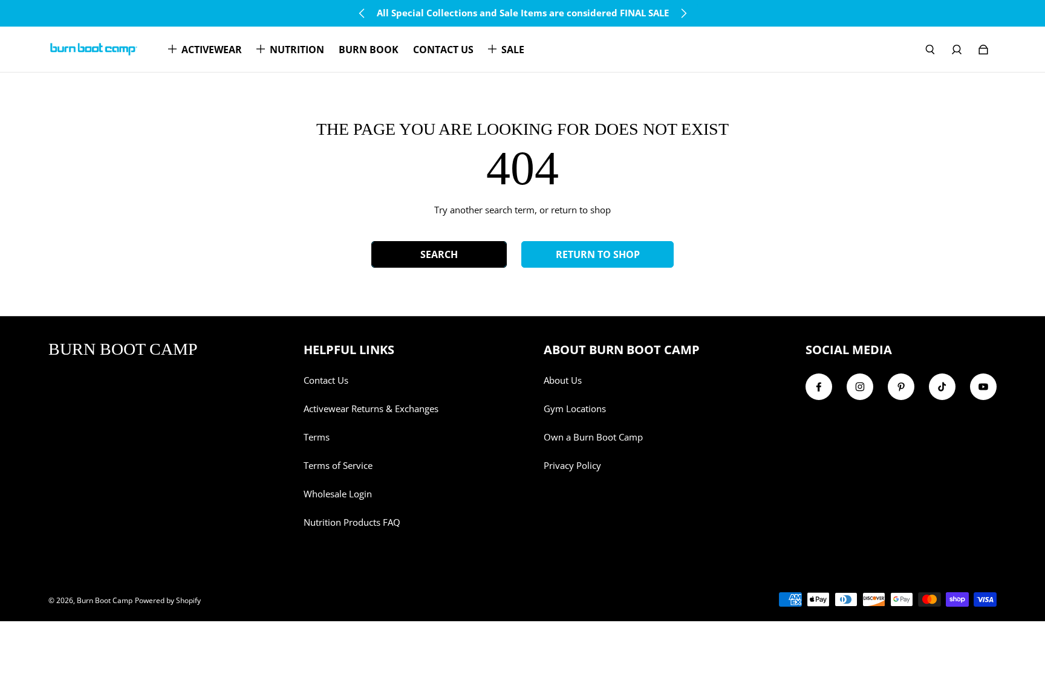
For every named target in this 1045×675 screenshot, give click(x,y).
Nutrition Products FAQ (352, 522)
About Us (563, 380)
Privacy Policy (572, 465)
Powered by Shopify (168, 600)
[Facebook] (819, 386)
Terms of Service (338, 465)
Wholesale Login (338, 494)
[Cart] (983, 49)
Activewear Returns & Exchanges (371, 408)
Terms (317, 437)
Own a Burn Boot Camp (593, 437)
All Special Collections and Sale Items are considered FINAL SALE (523, 13)
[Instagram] (860, 386)
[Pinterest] (901, 386)
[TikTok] (942, 386)
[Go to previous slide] (362, 13)
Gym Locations (575, 408)
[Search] (930, 49)
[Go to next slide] (683, 13)
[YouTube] (983, 386)
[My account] (956, 49)
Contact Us (326, 380)
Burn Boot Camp (104, 600)
